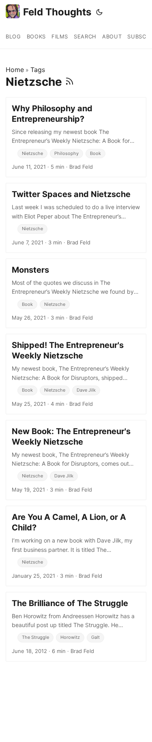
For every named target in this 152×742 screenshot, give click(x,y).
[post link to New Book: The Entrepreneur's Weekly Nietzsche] (76, 460)
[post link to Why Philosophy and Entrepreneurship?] (76, 137)
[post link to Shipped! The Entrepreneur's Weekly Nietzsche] (76, 373)
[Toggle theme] (99, 12)
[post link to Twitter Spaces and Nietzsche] (76, 217)
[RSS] (69, 82)
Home (15, 70)
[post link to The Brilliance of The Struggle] (76, 626)
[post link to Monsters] (76, 293)
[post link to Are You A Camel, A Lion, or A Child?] (76, 545)
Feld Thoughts (57, 12)
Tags (37, 70)
